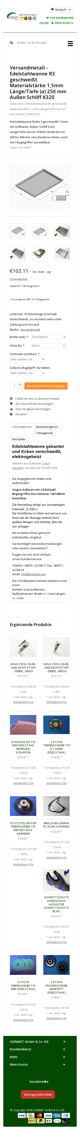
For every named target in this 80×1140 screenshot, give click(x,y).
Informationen (22, 427)
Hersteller (19, 439)
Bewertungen (47, 427)
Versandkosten (19, 279)
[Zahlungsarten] (22, 1115)
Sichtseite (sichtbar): (24, 354)
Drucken (21, 414)
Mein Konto (63, 23)
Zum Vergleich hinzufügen (33, 409)
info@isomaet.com (33, 574)
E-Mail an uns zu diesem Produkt (37, 399)
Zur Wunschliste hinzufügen (34, 404)
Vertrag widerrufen (38, 1095)
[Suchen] (11, 43)
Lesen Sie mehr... (21, 147)
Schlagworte (44, 433)
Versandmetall (30, 330)
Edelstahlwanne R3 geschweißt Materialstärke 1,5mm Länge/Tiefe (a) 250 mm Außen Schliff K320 (38, 109)
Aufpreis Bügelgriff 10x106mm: (30, 368)
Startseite (16, 104)
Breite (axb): (19, 337)
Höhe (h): (17, 346)
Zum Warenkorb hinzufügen (46, 386)
